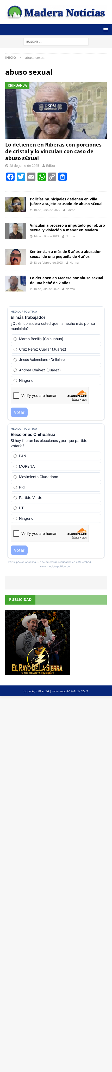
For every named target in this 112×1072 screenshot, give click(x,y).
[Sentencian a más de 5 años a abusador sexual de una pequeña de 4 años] (15, 257)
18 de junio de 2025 (47, 210)
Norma (70, 236)
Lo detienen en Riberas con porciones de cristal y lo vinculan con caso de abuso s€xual (53, 151)
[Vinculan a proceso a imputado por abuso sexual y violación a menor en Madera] (15, 231)
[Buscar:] (56, 41)
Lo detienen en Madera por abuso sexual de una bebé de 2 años (66, 280)
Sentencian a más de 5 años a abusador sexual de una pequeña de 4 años (65, 254)
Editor (50, 165)
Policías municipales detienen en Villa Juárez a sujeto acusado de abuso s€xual (66, 201)
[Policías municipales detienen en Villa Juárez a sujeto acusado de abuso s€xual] (15, 204)
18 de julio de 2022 (46, 289)
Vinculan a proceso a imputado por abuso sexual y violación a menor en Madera (67, 227)
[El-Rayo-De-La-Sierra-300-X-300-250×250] (37, 671)
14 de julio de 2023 (46, 236)
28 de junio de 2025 (24, 165)
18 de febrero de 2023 (48, 262)
